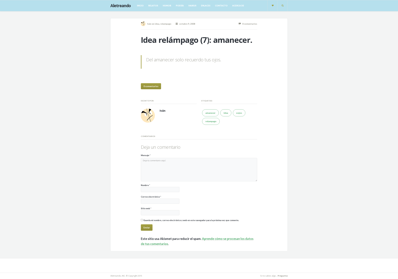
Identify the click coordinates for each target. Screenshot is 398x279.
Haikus (192, 5)
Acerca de (238, 5)
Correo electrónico (151, 197)
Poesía (180, 5)
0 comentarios (249, 23)
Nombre (145, 185)
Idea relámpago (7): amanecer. (196, 40)
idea (157, 23)
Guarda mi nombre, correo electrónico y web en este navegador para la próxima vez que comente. (191, 220)
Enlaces (205, 5)
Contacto (221, 5)
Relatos (153, 5)
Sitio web (146, 208)
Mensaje (145, 155)
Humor (167, 5)
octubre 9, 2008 (186, 23)
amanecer (210, 113)
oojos (239, 113)
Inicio (140, 5)
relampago (165, 23)
